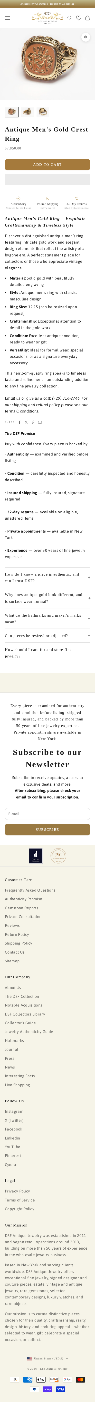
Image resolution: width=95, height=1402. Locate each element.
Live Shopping (17, 1085)
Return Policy (17, 934)
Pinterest (13, 1155)
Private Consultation (23, 916)
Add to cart (47, 164)
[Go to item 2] (27, 112)
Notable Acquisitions (23, 1005)
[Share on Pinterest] (33, 422)
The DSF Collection (22, 996)
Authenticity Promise (23, 899)
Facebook (13, 1129)
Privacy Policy (17, 1191)
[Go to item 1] (12, 112)
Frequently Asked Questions (30, 890)
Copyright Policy (19, 1209)
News (10, 1067)
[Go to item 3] (43, 112)
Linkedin (12, 1138)
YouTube (12, 1147)
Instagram (14, 1111)
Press (10, 1058)
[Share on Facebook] (19, 422)
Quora (10, 1164)
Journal (11, 1049)
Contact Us (14, 952)
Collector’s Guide (20, 1023)
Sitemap (12, 961)
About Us (13, 987)
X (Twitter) (14, 1120)
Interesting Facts (20, 1076)
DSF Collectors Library (25, 1014)
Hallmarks (14, 1040)
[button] (47, 179)
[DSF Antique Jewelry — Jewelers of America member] (36, 856)
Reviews (12, 925)
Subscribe (47, 830)
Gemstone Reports (21, 908)
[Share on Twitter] (26, 422)
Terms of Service (20, 1200)
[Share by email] (40, 422)
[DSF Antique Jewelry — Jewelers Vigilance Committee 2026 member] (58, 856)
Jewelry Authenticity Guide (29, 1031)
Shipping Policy (18, 943)
